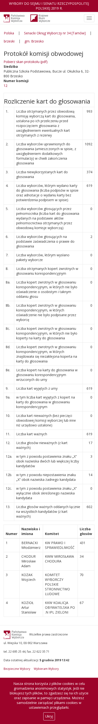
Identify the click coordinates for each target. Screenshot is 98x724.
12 (5, 85)
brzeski (9, 41)
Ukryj (49, 716)
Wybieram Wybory (46, 669)
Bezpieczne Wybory (17, 669)
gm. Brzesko (34, 41)
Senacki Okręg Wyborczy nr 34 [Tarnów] (55, 33)
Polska (9, 33)
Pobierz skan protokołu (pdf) (26, 61)
